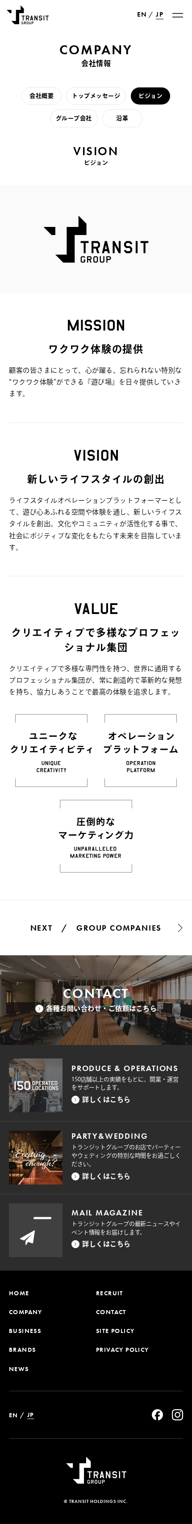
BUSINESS (25, 1331)
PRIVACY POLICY (122, 1349)
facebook (157, 1414)
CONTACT (111, 1312)
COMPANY (25, 1312)
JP (159, 14)
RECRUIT (109, 1293)
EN (142, 14)
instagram (177, 1414)
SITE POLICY (115, 1331)
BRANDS (22, 1349)
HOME (19, 1293)
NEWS (19, 1369)
